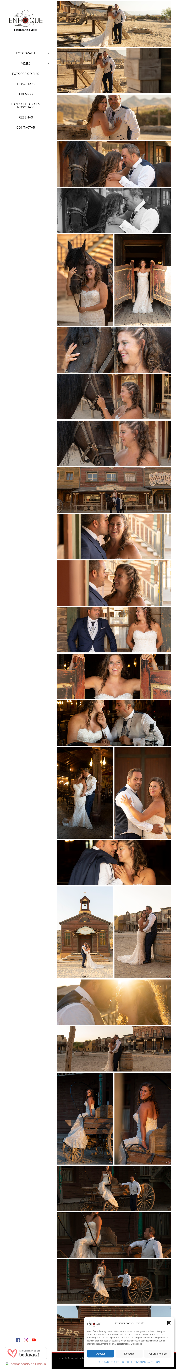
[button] (169, 1323)
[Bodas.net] (26, 1348)
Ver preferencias (157, 1353)
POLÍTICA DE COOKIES (108, 1362)
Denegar (129, 1353)
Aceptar (100, 1353)
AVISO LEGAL (153, 1362)
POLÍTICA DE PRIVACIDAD (133, 1362)
